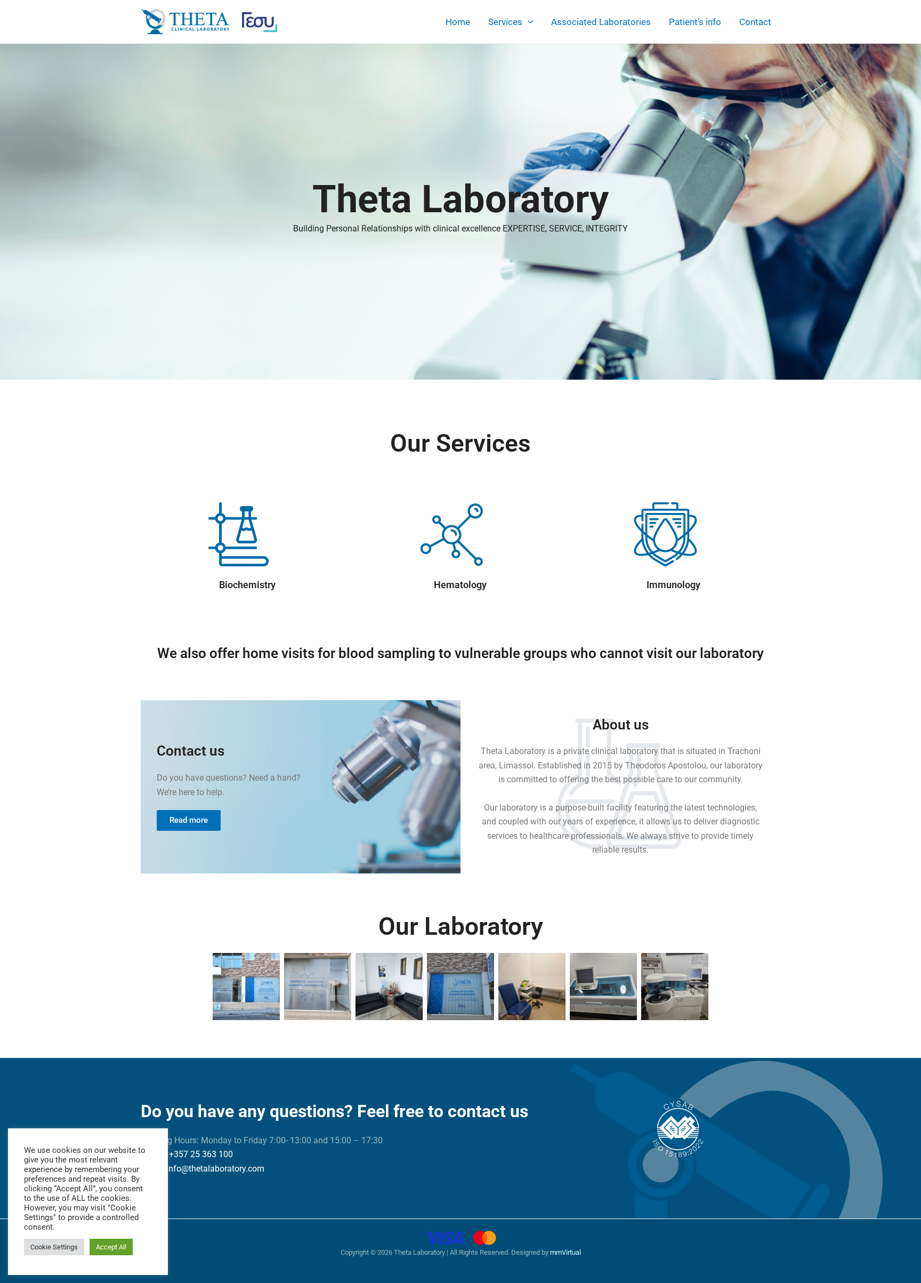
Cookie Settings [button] (54, 1247)
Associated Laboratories (601, 22)
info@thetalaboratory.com (215, 1169)
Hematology (460, 584)
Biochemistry (247, 584)
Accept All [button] (111, 1247)
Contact (755, 22)
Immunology (673, 584)
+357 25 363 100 (201, 1154)
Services (505, 22)
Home (458, 22)
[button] (527, 22)
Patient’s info (695, 22)
